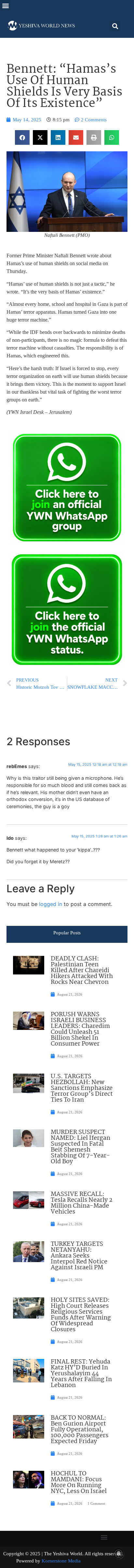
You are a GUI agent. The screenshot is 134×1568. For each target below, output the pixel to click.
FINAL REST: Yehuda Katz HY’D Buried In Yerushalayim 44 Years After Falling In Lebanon (81, 1373)
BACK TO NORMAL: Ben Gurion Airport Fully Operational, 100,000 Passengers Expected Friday (79, 1429)
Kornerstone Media (61, 1560)
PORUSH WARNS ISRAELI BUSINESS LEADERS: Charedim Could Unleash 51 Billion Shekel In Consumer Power (80, 1029)
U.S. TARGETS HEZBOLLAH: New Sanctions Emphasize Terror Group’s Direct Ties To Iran (82, 1088)
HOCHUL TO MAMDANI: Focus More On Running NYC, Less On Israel (79, 1482)
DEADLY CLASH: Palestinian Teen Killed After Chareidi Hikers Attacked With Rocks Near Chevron (82, 970)
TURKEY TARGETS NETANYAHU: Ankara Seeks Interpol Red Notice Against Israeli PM (79, 1256)
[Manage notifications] (119, 1553)
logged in (50, 904)
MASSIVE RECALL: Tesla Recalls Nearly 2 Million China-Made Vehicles (82, 1203)
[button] (5, 5)
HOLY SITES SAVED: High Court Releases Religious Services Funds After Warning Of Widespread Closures (81, 1314)
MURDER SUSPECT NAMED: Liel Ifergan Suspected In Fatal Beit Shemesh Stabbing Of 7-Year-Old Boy (80, 1147)
